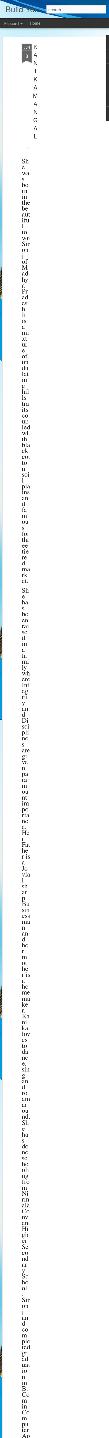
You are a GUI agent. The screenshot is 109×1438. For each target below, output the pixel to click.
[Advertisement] (61, 132)
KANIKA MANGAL (35, 91)
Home (35, 23)
